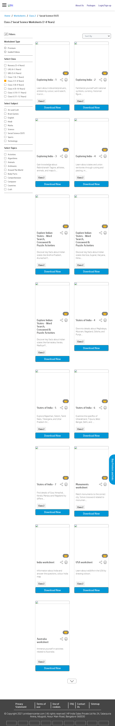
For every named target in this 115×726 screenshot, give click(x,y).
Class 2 (32, 15)
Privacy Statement (21, 705)
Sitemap (95, 703)
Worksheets (20, 15)
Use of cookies (56, 705)
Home (7, 15)
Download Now (52, 107)
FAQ (72, 703)
